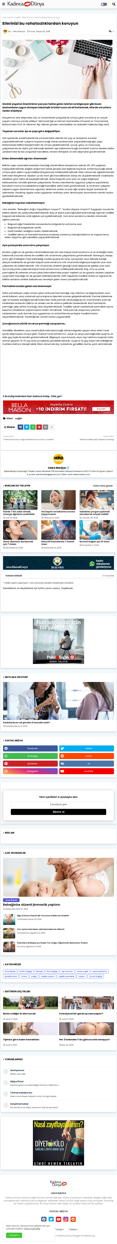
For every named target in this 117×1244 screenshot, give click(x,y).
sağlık (18, 17)
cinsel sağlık (82, 971)
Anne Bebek (10, 971)
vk (89, 763)
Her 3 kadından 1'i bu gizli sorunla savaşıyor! (84, 1039)
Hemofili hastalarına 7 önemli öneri (57, 543)
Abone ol (58, 811)
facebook (32, 748)
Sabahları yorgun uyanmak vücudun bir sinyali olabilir (95, 513)
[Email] (45, 427)
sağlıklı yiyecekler (66, 976)
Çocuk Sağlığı (95, 976)
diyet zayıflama (99, 971)
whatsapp (32, 756)
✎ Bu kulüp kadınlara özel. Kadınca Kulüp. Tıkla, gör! (32, 396)
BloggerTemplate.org (84, 1235)
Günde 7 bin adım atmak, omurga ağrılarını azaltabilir (19, 513)
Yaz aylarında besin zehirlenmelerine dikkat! (40, 929)
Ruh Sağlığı (52, 971)
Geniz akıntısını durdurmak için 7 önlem (18, 543)
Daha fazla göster (103, 485)
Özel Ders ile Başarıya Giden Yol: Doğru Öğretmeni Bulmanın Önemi (52, 943)
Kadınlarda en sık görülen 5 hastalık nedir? (26, 722)
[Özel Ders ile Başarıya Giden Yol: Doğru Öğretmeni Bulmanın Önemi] (9, 947)
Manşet (39, 971)
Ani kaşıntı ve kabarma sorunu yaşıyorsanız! (58, 513)
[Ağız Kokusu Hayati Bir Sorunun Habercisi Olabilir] (9, 919)
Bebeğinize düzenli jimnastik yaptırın (31, 904)
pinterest (32, 763)
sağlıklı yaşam (47, 976)
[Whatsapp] (33, 427)
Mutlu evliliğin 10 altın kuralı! (19, 1013)
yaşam (81, 976)
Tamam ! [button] (14, 1235)
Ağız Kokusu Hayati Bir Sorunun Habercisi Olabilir (43, 915)
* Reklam (73, 1229)
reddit (89, 756)
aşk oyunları (67, 971)
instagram (32, 771)
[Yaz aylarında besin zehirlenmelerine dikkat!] (9, 933)
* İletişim (59, 1229)
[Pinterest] (39, 427)
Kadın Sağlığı (26, 971)
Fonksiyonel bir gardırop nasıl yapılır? (81, 1013)
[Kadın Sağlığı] (58, 701)
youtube (88, 771)
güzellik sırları (11, 976)
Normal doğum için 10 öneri (95, 541)
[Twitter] (26, 427)
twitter (88, 748)
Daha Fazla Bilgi (32, 1228)
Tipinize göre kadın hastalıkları (21, 1039)
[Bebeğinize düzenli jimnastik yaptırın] (58, 877)
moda (24, 976)
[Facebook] (20, 427)
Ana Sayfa (7, 17)
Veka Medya (57, 468)
